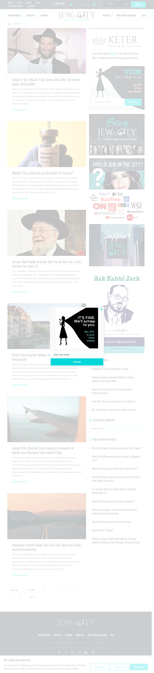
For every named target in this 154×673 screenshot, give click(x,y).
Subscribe (77, 362)
